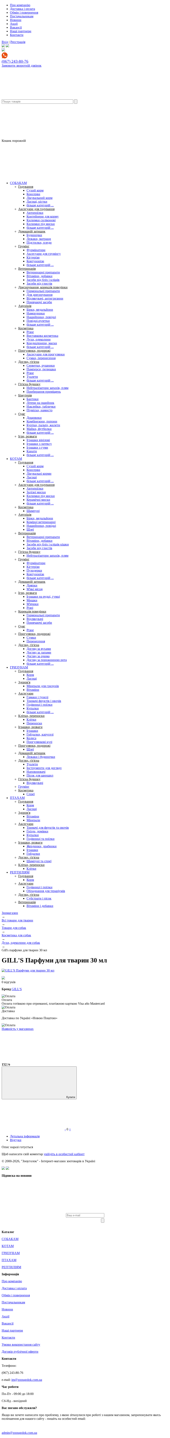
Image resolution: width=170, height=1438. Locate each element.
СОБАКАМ (18, 183)
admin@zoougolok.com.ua (19, 1432)
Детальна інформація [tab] (25, 1136)
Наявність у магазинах (18, 1029)
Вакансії (16, 27)
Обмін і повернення (24, 12)
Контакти (16, 35)
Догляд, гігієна (28, 362)
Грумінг (23, 246)
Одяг (21, 414)
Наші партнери (20, 31)
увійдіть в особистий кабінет (64, 1154)
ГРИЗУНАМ (19, 667)
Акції (14, 23)
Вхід (5, 42)
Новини (15, 20)
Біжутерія (25, 395)
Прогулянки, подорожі (34, 350)
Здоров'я (24, 682)
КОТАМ (16, 458)
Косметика (25, 328)
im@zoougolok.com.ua (26, 1379)
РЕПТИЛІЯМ (19, 872)
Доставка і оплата (22, 9)
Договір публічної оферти (20, 1351)
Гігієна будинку (29, 384)
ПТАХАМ (17, 798)
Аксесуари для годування (36, 209)
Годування (25, 186)
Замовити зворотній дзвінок (21, 65)
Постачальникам (21, 16)
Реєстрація (17, 42)
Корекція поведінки (32, 611)
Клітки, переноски (31, 716)
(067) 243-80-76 (15, 61)
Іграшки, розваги (30, 727)
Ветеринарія (27, 268)
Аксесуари (25, 693)
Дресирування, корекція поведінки (43, 287)
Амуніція (24, 306)
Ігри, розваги (27, 436)
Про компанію (20, 5)
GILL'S (17, 989)
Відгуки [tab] (15, 1140)
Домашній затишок (31, 231)
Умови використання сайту (21, 1344)
